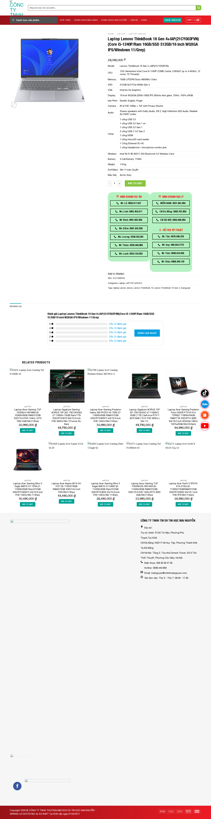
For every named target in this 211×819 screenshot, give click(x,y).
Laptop (121, 34)
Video (144, 20)
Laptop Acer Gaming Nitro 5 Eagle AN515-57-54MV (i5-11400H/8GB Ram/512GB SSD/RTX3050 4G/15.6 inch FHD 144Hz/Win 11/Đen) (105, 489)
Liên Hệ (134, 20)
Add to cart (135, 183)
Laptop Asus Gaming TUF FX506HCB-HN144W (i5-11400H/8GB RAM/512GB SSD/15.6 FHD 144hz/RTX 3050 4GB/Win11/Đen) (144, 489)
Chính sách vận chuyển (114, 20)
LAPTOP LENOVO (137, 34)
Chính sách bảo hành (86, 20)
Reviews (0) (15, 306)
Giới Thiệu (65, 20)
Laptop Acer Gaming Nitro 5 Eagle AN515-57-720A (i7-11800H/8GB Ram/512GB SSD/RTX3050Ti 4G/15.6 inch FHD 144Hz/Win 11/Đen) (28, 489)
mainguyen (185, 288)
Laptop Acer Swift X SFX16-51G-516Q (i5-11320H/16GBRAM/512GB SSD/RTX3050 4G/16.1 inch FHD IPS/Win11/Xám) (183, 489)
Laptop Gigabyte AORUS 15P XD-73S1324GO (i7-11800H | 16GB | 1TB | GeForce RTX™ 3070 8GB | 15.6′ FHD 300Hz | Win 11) (144, 415)
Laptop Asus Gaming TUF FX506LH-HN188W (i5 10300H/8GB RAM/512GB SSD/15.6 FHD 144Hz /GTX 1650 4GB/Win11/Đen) (28, 415)
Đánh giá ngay (147, 333)
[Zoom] (14, 105)
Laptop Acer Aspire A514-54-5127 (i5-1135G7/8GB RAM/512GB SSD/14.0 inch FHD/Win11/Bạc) (67, 487)
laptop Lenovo (119, 288)
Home (111, 34)
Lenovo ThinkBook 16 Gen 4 (167, 288)
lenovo (130, 288)
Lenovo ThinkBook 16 (143, 288)
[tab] (15, 306)
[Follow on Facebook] (17, 786)
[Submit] (198, 7)
